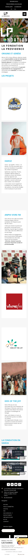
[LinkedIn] (12, 484)
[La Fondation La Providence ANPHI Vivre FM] (14, 266)
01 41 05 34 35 (8, 497)
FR (11, 9)
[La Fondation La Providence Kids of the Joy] (14, 343)
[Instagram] (19, 484)
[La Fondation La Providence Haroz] (14, 103)
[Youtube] (15, 484)
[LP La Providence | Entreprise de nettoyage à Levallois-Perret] (6, 14)
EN (15, 9)
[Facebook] (8, 484)
